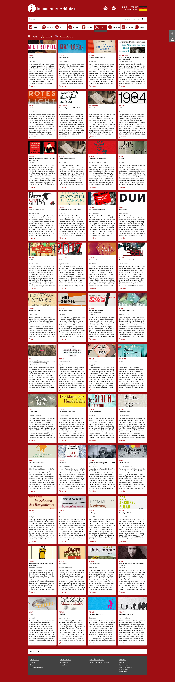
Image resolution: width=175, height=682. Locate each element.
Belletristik (66, 36)
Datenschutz (123, 669)
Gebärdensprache (125, 667)
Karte (31, 665)
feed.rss (169, 36)
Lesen (49, 36)
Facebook (169, 30)
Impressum (123, 672)
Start (35, 36)
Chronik (32, 663)
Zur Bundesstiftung (36, 667)
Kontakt (122, 663)
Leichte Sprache (124, 665)
